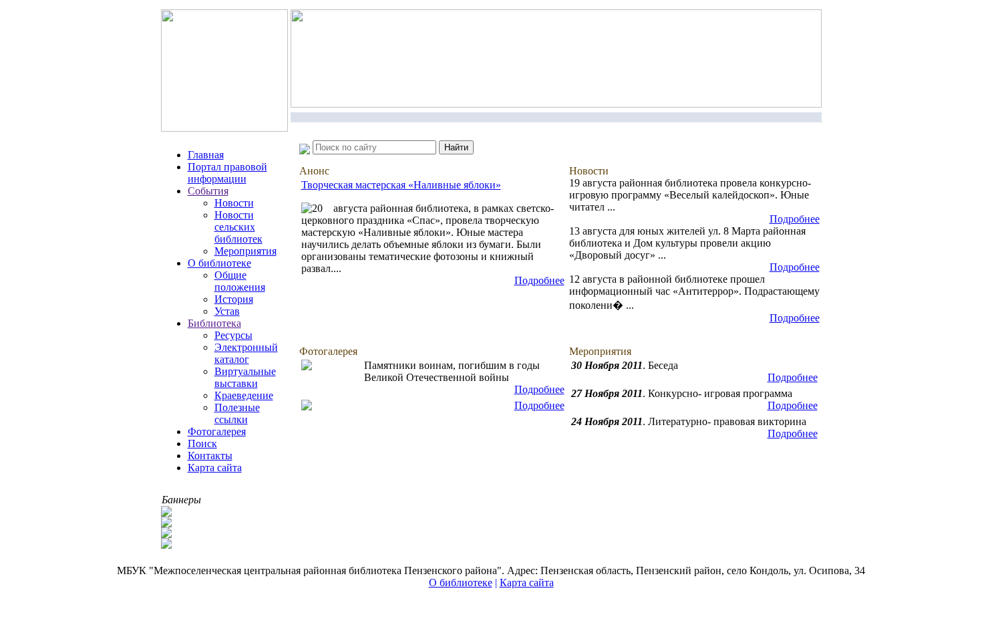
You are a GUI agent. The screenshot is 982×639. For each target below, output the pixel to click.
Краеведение (243, 395)
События (208, 191)
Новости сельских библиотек (238, 227)
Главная (206, 154)
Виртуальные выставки (245, 377)
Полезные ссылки (237, 413)
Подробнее (539, 280)
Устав (227, 311)
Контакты (210, 455)
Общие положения (239, 281)
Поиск (202, 443)
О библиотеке (219, 263)
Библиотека (214, 323)
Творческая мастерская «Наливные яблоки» (401, 184)
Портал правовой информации (227, 172)
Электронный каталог (246, 353)
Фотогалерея (217, 431)
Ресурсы (233, 335)
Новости (234, 203)
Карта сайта (215, 467)
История (233, 299)
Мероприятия (245, 251)
